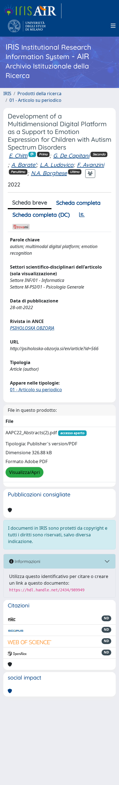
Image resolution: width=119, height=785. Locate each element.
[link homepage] (32, 10)
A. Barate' (23, 164)
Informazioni (27, 561)
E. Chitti (18, 155)
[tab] (81, 215)
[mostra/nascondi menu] (113, 26)
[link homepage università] (26, 25)
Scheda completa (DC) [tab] (41, 214)
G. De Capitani (71, 155)
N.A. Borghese (49, 173)
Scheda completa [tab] (78, 202)
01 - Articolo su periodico (35, 100)
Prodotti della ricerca (39, 93)
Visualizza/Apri (24, 472)
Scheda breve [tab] (29, 202)
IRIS (7, 93)
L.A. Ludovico (56, 164)
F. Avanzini (90, 164)
